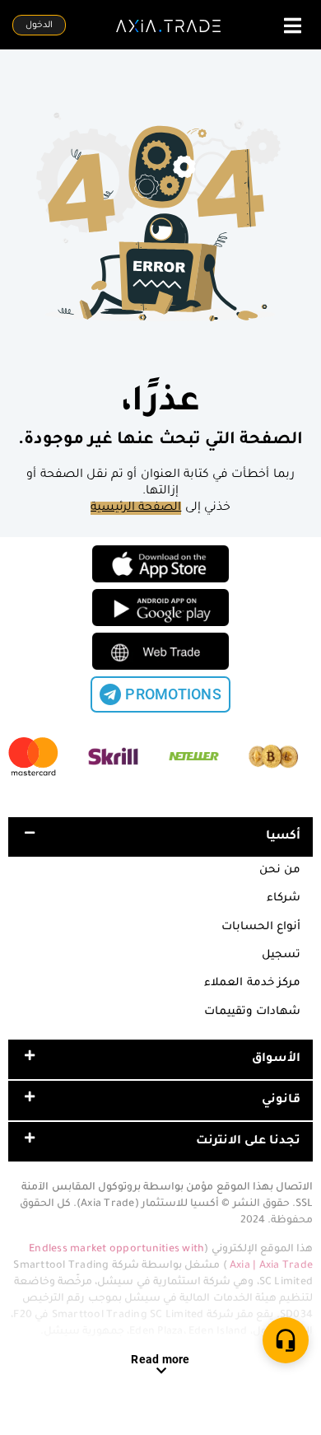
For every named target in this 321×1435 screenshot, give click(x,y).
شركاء (283, 898)
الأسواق (276, 1059)
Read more (160, 1359)
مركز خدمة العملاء (252, 983)
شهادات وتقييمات (252, 1012)
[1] (286, 1340)
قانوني (281, 1100)
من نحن (279, 870)
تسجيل (281, 955)
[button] (160, 837)
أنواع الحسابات (260, 927)
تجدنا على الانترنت (248, 1141)
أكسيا (283, 837)
